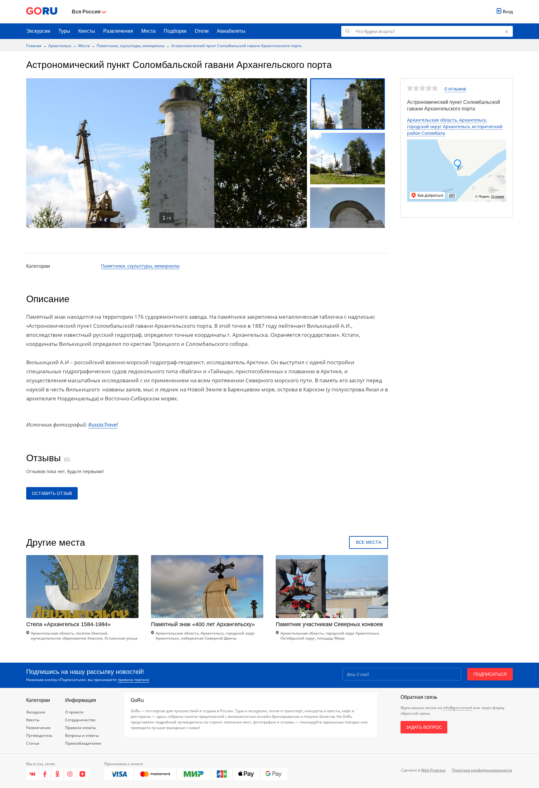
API (452, 195)
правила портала (133, 679)
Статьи (32, 743)
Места (148, 31)
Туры (64, 31)
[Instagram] (70, 774)
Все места (368, 542)
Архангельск (59, 45)
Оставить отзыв (52, 493)
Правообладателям (83, 743)
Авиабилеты (231, 31)
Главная (33, 45)
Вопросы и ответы (82, 735)
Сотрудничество (80, 720)
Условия (497, 196)
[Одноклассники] (57, 774)
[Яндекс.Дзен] (82, 774)
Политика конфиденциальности (482, 770)
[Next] (300, 153)
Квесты (86, 31)
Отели (202, 31)
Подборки (175, 31)
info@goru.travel (457, 707)
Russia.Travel (103, 424)
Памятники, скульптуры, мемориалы (130, 45)
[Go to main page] (41, 11)
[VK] (32, 774)
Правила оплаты (80, 727)
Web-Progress (433, 770)
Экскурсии (38, 31)
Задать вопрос (424, 727)
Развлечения (118, 31)
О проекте (74, 712)
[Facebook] (45, 774)
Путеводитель (39, 735)
